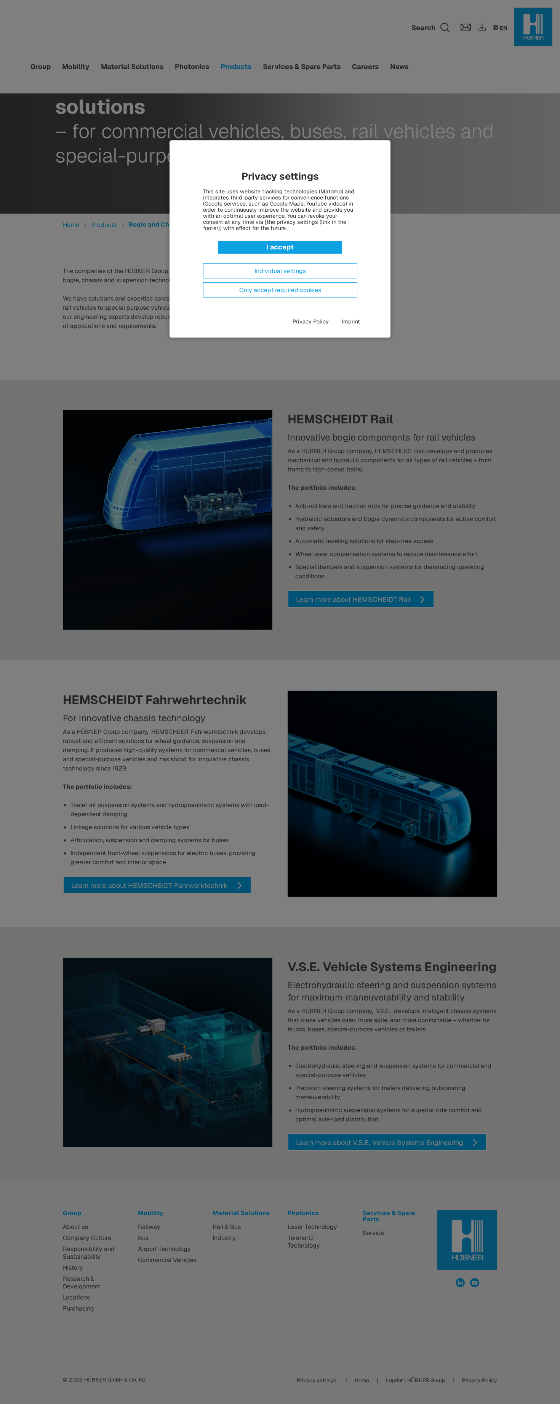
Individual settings (280, 271)
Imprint (351, 321)
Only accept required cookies (280, 290)
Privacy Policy (311, 321)
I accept (280, 247)
